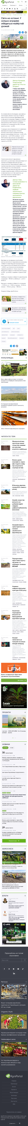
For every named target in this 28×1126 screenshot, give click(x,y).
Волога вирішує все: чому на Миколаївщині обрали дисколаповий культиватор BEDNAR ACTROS (12, 886)
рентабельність (5, 331)
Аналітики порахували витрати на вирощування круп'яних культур (18, 614)
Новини (14, 1081)
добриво (21, 631)
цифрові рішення (19, 518)
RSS (14, 1104)
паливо (18, 631)
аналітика (14, 631)
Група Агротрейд (22, 657)
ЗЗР (13, 328)
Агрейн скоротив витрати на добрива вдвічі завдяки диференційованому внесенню (19, 505)
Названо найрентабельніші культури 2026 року (19, 588)
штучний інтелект (16, 520)
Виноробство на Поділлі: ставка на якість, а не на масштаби (12, 867)
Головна (3, 14)
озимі (18, 328)
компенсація (15, 479)
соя (17, 606)
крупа (14, 630)
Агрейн (14, 518)
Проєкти (14, 1089)
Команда (14, 1095)
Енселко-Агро (17, 495)
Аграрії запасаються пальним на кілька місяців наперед (18, 640)
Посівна (3, 341)
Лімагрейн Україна (16, 550)
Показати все (13, 841)
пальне (19, 659)
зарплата (17, 630)
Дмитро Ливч (4, 334)
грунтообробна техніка (17, 580)
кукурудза (12, 334)
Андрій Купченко (23, 630)
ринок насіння (19, 549)
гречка (14, 603)
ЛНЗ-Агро (14, 549)
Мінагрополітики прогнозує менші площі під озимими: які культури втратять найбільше (19, 445)
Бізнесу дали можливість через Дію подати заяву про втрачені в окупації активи (18, 464)
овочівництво (22, 604)
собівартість (20, 334)
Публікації (9, 14)
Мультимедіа (14, 1092)
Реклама (14, 1098)
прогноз (14, 455)
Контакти (14, 1101)
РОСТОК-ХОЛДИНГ (6, 328)
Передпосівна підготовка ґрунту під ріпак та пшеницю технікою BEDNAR (19, 562)
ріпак (22, 580)
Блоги (20, 5)
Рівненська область (16, 604)
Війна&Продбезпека (12, 338)
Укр (18, 1)
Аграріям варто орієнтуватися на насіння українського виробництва (18, 528)
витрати (3, 338)
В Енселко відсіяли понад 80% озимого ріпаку (19, 487)
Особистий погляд (17, 14)
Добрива (21, 338)
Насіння (22, 552)
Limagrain (18, 552)
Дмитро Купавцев (15, 331)
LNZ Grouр (14, 554)
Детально (21, 680)
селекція (14, 552)
